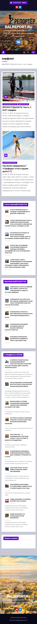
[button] (28, 52)
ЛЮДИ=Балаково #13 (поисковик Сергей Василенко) (17, 516)
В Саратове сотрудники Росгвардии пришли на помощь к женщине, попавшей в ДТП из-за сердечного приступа (17, 249)
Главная (4, 61)
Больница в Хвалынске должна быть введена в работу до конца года (19, 338)
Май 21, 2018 (9, 174)
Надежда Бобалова (21, 113)
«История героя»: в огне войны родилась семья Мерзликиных (19, 469)
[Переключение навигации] (24, 52)
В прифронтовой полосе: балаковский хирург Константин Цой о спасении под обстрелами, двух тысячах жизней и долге (18, 363)
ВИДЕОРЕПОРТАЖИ (23, 104)
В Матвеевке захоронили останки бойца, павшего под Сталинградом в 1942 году (21, 486)
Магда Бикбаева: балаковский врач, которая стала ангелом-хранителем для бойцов (21, 384)
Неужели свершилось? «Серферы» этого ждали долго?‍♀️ (15, 169)
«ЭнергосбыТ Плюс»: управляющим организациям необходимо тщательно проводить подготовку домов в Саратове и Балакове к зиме (18, 263)
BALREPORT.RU (18, 27)
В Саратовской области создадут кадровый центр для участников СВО (20, 211)
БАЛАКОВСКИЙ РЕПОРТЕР (9, 104)
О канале (18, 617)
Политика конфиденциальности (18, 620)
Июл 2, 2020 (9, 113)
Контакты (23, 617)
